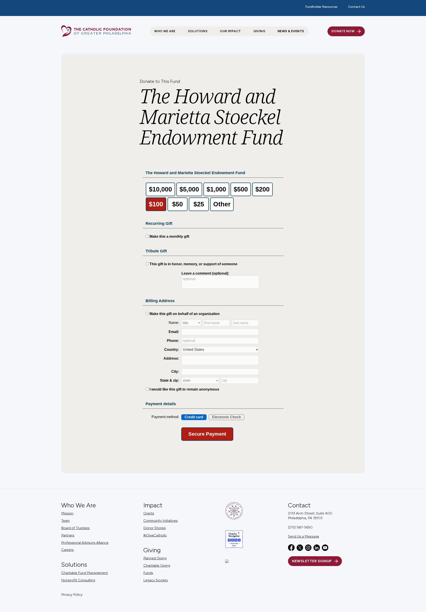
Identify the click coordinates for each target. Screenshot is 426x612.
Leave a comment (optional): (205, 273)
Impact (152, 505)
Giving (152, 550)
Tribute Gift (156, 251)
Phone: (173, 341)
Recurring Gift (159, 223)
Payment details (161, 404)
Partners (67, 535)
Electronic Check (226, 417)
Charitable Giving (156, 565)
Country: (171, 349)
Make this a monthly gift (169, 236)
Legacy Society (155, 580)
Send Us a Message (303, 536)
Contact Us (356, 7)
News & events (291, 31)
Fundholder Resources (321, 7)
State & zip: (169, 380)
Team (65, 520)
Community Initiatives (160, 520)
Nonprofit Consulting (78, 580)
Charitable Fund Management (84, 573)
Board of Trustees (75, 528)
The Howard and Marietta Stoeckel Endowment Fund (195, 173)
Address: (171, 358)
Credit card (194, 417)
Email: (174, 332)
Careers (67, 550)
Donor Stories (154, 528)
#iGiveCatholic (155, 535)
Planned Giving (155, 558)
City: (175, 371)
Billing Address (160, 301)
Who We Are (78, 505)
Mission (67, 513)
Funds (148, 573)
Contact (299, 505)
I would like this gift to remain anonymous (184, 389)
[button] (165, 31)
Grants (148, 513)
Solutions (74, 564)
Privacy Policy (72, 594)
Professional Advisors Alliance (84, 542)
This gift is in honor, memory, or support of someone (193, 264)
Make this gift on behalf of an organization (185, 314)
